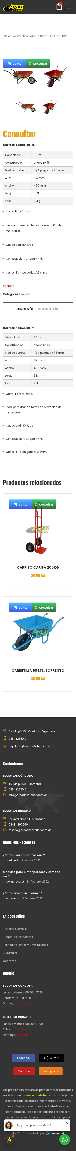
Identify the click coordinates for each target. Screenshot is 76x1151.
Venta (16, 36)
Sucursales (10, 953)
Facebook (23, 1058)
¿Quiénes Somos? (15, 929)
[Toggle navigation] (68, 7)
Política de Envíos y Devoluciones (25, 945)
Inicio (6, 36)
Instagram (51, 1071)
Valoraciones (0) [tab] (48, 309)
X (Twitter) (51, 1058)
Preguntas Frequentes (18, 937)
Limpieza (29, 36)
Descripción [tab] (25, 309)
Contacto (9, 961)
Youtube (24, 1071)
